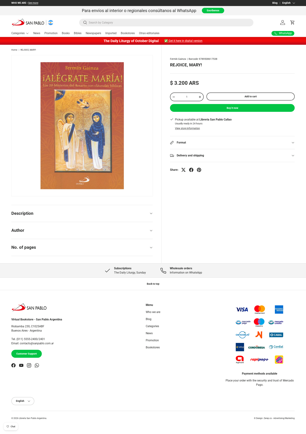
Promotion (51, 33)
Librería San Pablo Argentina (32, 418)
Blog (274, 2)
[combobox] (166, 22)
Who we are (153, 312)
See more (33, 2)
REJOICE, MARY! (28, 50)
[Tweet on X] (183, 170)
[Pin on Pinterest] (199, 170)
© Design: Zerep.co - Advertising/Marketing (274, 418)
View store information (187, 128)
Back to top (153, 283)
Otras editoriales (149, 33)
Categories (18, 33)
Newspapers (93, 33)
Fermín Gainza (178, 59)
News (36, 33)
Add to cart (251, 96)
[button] (292, 22)
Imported (111, 33)
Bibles (77, 33)
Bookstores (128, 33)
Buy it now (232, 108)
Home (14, 50)
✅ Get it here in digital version (183, 40)
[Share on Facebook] (191, 170)
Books (66, 33)
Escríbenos (213, 10)
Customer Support (26, 353)
